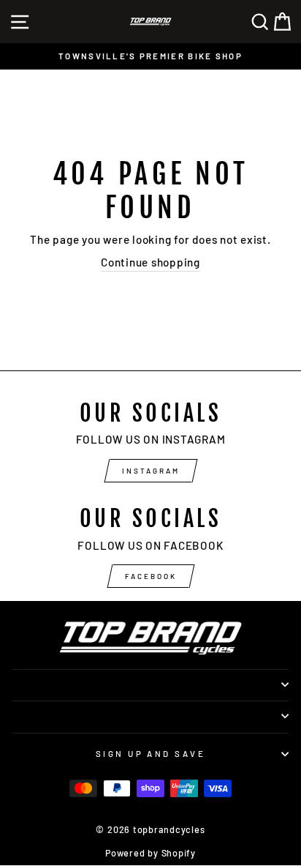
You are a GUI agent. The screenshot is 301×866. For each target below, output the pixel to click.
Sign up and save (150, 753)
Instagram (151, 470)
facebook (151, 576)
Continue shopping (150, 262)
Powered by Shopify (150, 853)
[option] (150, 56)
